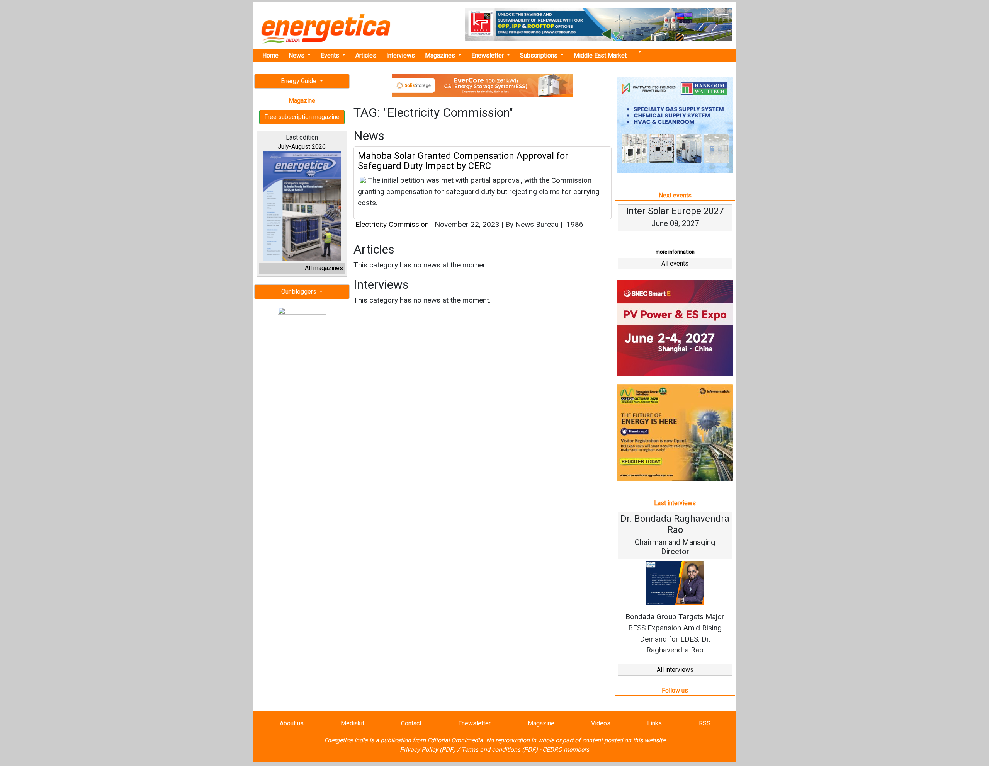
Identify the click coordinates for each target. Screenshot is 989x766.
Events (331, 55)
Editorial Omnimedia (455, 740)
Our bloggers (299, 291)
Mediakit (352, 723)
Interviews (400, 55)
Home (270, 55)
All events (674, 263)
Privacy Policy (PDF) (427, 749)
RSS (704, 723)
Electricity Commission (392, 224)
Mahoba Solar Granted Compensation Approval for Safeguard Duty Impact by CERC (463, 160)
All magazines (324, 268)
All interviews (675, 669)
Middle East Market (600, 55)
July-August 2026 (302, 146)
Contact (411, 723)
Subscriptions (539, 55)
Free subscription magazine (302, 117)
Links (654, 723)
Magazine (541, 723)
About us (292, 723)
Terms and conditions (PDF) (499, 749)
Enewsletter (488, 55)
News (297, 55)
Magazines (441, 55)
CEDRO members (565, 749)
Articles (365, 55)
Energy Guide (299, 81)
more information (675, 252)
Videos (600, 723)
